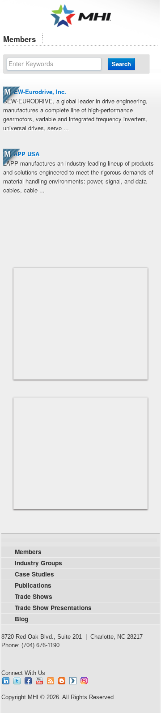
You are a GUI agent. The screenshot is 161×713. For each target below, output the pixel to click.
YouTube (39, 680)
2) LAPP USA (21, 153)
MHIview (72, 680)
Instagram (84, 680)
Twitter (17, 680)
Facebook (28, 680)
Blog (61, 680)
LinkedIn (5, 680)
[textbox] (54, 64)
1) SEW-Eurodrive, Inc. (34, 91)
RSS (50, 680)
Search (121, 64)
